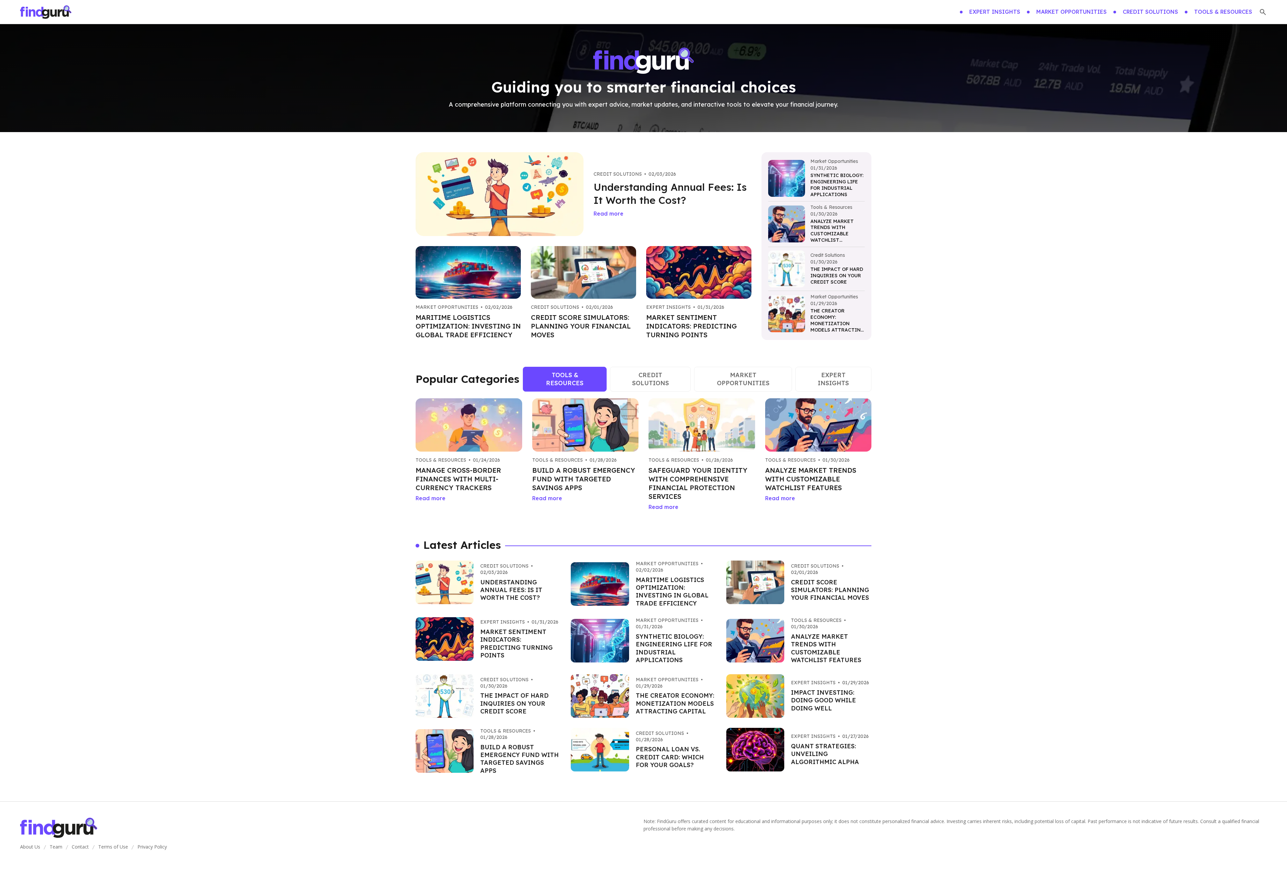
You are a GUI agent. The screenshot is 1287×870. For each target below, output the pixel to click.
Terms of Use (113, 847)
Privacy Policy (152, 847)
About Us (30, 847)
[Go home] (45, 12)
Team (56, 847)
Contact (80, 847)
